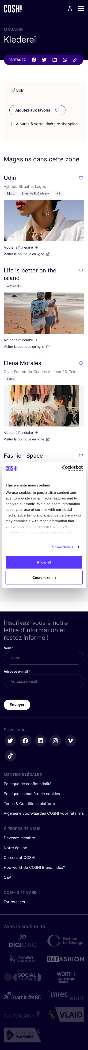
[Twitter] (44, 60)
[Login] (70, 8)
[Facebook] (34, 60)
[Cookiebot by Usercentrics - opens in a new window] (63, 468)
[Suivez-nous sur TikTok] (10, 756)
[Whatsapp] (65, 60)
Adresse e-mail (17, 671)
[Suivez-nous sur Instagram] (55, 740)
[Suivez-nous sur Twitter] (10, 740)
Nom (9, 648)
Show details (62, 547)
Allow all (44, 562)
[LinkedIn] (54, 60)
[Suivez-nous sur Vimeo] (70, 740)
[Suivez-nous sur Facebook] (25, 740)
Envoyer (17, 704)
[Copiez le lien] (75, 60)
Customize (41, 578)
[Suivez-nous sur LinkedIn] (40, 740)
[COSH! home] (13, 9)
